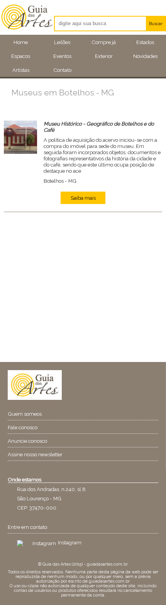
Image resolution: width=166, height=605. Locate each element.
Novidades (145, 56)
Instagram (69, 542)
